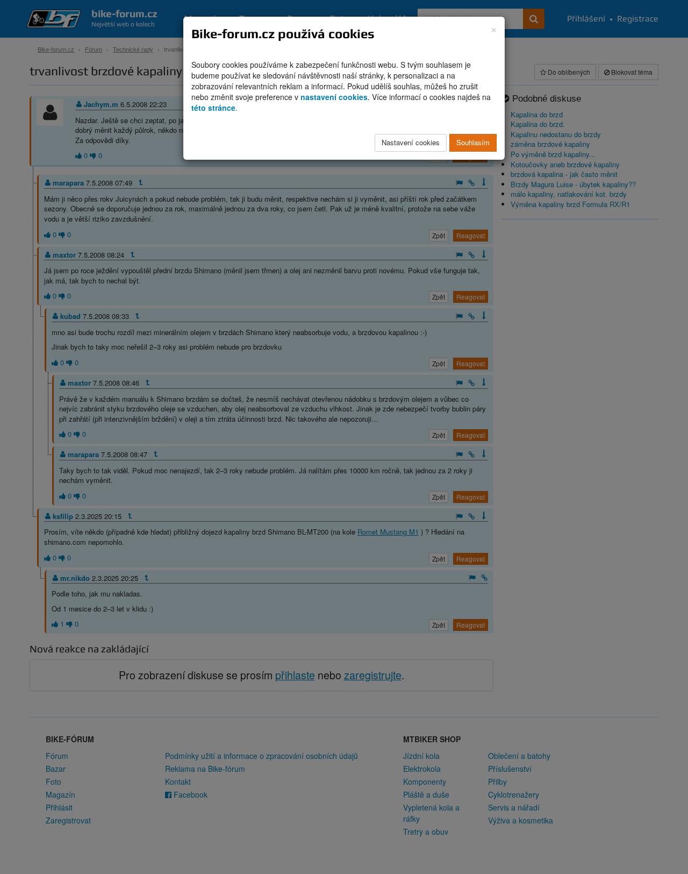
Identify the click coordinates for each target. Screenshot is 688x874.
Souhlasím (473, 142)
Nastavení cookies (411, 142)
